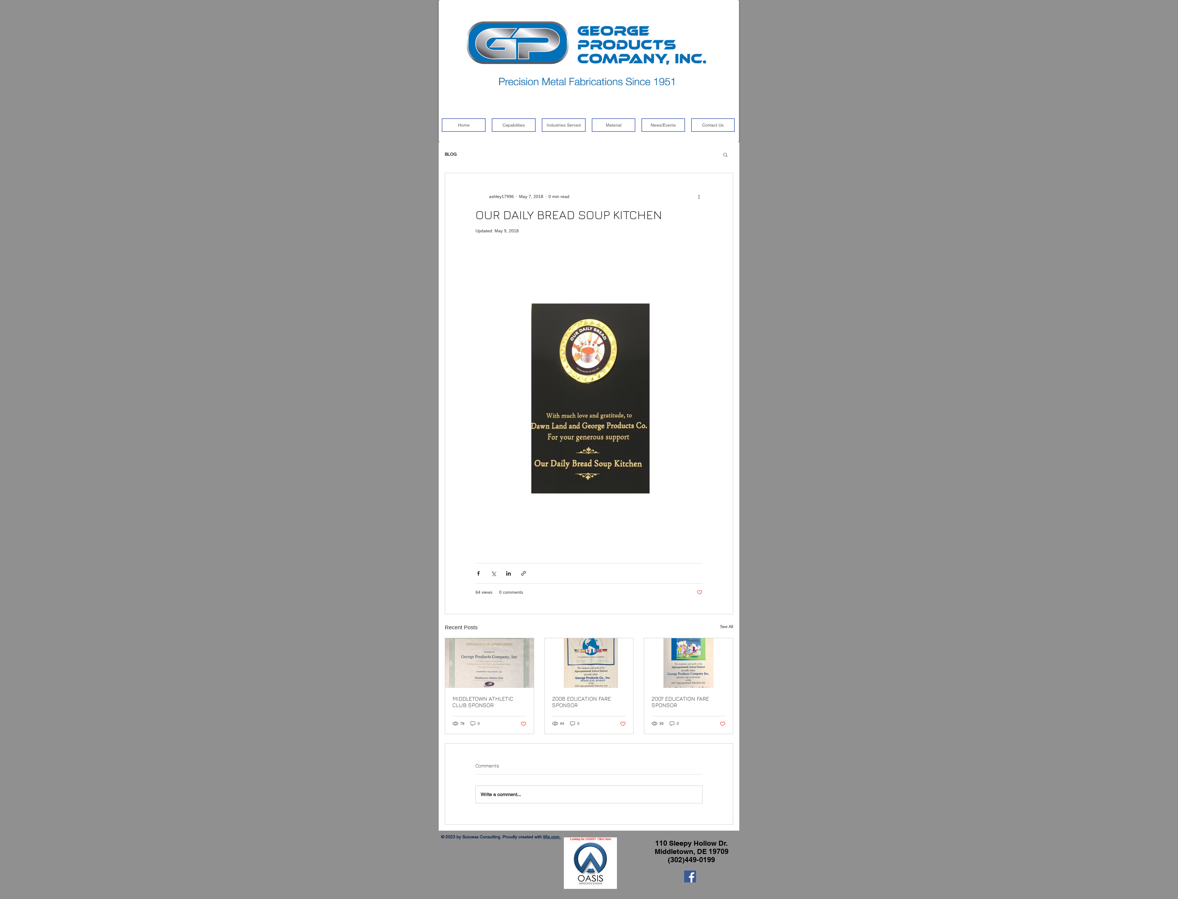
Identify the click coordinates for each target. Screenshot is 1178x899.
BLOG (451, 154)
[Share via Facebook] (478, 573)
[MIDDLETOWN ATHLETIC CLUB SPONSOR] (489, 663)
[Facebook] (690, 876)
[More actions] (699, 196)
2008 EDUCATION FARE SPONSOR (581, 701)
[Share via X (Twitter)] (493, 573)
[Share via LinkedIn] (508, 573)
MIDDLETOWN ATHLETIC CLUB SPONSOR (482, 701)
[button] (725, 154)
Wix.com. (552, 836)
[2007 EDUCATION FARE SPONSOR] (688, 663)
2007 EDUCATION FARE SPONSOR (680, 701)
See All (726, 626)
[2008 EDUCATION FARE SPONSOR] (589, 663)
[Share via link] (523, 573)
